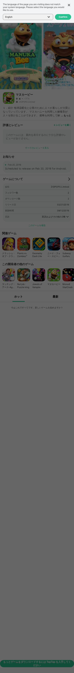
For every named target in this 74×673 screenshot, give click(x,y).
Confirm (63, 17)
